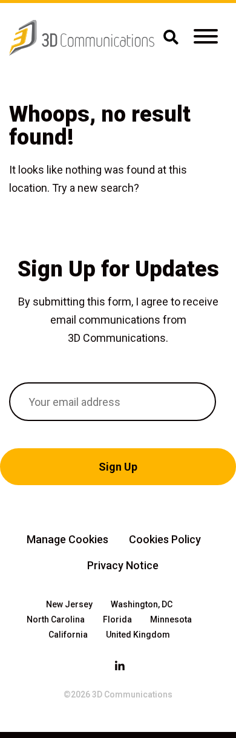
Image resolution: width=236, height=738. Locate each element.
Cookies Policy (165, 539)
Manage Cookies (67, 539)
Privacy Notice (123, 565)
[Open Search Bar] (171, 37)
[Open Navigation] (206, 38)
